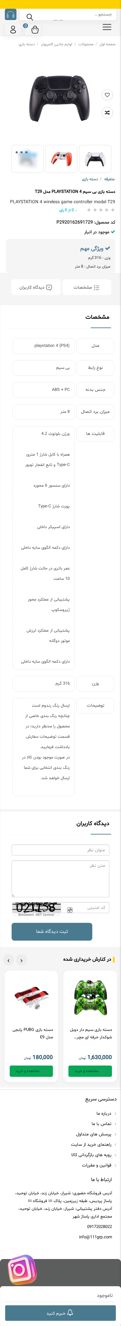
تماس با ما (102, 1124)
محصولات (87, 44)
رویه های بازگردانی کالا (92, 1155)
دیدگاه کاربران (32, 287)
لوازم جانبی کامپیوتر (58, 44)
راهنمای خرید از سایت (92, 1145)
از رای (66, 210)
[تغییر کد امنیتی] (69, 910)
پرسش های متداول (94, 1134)
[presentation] (21, 959)
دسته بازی (28, 44)
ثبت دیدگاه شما (52, 931)
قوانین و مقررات (97, 1165)
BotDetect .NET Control (36, 914)
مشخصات (83, 287)
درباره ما (104, 1114)
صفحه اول (108, 44)
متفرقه (109, 179)
